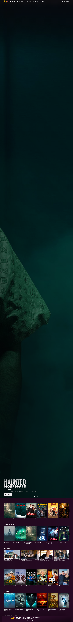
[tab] (34, 496)
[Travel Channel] (6, 1)
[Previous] (2, 248)
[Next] (70, 248)
